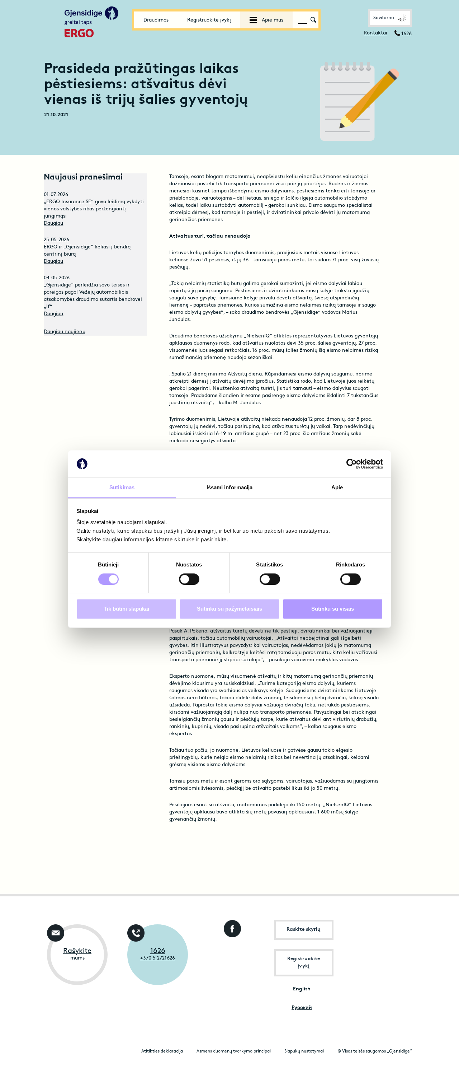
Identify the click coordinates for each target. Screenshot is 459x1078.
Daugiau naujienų (64, 332)
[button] (390, 18)
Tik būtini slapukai (126, 609)
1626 (157, 951)
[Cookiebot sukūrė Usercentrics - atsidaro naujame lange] (351, 463)
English (302, 989)
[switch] (189, 579)
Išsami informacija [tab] (230, 488)
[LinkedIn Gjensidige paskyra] (231, 955)
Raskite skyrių (304, 929)
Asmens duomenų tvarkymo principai (234, 1051)
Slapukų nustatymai (304, 1051)
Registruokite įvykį (209, 20)
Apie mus (271, 20)
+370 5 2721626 (157, 958)
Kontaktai (375, 33)
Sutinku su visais (332, 609)
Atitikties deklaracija (162, 1051)
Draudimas (156, 20)
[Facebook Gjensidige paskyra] (231, 927)
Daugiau (53, 223)
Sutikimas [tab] (121, 488)
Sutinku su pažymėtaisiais (229, 609)
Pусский (302, 1008)
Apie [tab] (337, 488)
